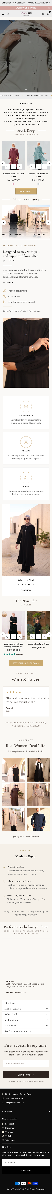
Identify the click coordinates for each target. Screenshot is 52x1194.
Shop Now (26, 590)
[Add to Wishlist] (10, 166)
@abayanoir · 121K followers (26, 836)
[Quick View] (22, 166)
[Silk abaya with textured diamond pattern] (18, 625)
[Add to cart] (16, 166)
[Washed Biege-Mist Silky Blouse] (16, 155)
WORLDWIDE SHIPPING (26, 8)
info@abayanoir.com (15, 1103)
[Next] (49, 163)
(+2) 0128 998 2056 (14, 1098)
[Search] (8, 14)
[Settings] (42, 13)
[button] (48, 13)
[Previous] (2, 163)
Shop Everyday (37, 235)
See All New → (26, 191)
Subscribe (26, 1170)
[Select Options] (18, 636)
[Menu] (2, 14)
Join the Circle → (26, 1075)
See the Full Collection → (26, 663)
